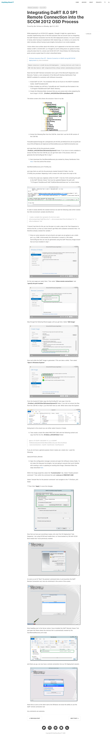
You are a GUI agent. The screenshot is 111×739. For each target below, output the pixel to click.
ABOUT (91, 2)
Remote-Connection (33, 7)
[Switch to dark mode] (109, 2)
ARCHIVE (84, 2)
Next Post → (75, 718)
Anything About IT (8, 2)
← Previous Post (34, 718)
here (31, 161)
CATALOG (88, 33)
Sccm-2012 (43, 7)
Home (77, 2)
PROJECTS (98, 2)
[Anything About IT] (67, 728)
